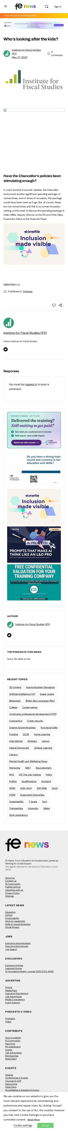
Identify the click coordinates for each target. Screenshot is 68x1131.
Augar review (47, 694)
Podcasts (10, 1018)
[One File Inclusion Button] (34, 262)
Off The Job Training (30, 774)
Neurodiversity (44, 767)
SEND (12, 788)
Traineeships (16, 808)
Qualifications (29, 781)
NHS (11, 774)
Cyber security (35, 720)
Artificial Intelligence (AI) (22, 694)
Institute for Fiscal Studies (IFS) (25, 333)
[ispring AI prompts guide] (34, 544)
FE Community (12, 883)
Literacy (13, 754)
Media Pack (11, 990)
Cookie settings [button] (23, 1125)
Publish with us (13, 886)
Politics (13, 781)
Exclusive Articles (14, 965)
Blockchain (15, 700)
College (13, 707)
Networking (11, 1084)
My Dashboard (12, 1046)
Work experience (18, 815)
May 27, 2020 (19, 57)
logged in (31, 384)
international (16, 741)
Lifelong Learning (43, 747)
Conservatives (29, 707)
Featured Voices (13, 968)
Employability (12, 918)
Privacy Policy (12, 893)
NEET (28, 767)
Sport (55, 788)
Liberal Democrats (19, 747)
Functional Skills (49, 727)
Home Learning (42, 734)
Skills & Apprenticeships (18, 924)
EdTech (9, 915)
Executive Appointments (18, 943)
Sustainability (16, 801)
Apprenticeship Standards (40, 687)
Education (10, 912)
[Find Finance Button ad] (34, 429)
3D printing (15, 687)
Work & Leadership (15, 921)
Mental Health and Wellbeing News (28, 761)
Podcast (27, 291)
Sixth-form (26, 788)
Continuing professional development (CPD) (32, 714)
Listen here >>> (11, 284)
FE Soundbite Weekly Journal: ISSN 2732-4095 (29, 971)
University (33, 808)
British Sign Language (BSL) (40, 700)
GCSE (26, 734)
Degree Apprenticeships (22, 727)
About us (10, 877)
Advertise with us (14, 890)
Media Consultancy (15, 999)
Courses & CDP (13, 1080)
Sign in (58, 6)
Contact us (11, 880)
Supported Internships (32, 794)
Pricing (8, 987)
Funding (13, 734)
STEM (12, 794)
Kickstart (32, 741)
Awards (9, 1074)
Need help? (11, 1058)
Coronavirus (15, 720)
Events (8, 1049)
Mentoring (14, 767)
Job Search (11, 949)
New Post (10, 1043)
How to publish (13, 1037)
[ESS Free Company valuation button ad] (34, 582)
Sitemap (9, 896)
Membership (11, 1055)
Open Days (11, 1087)
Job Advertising (13, 996)
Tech (44, 801)
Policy (49, 774)
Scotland (46, 781)
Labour (46, 741)
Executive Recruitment (16, 946)
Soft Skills (42, 788)
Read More (34, 1119)
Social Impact (12, 927)
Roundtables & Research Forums (22, 1090)
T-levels (33, 801)
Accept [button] (45, 1125)
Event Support (12, 1002)
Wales (46, 808)
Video (8, 1021)
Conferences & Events (16, 1077)
